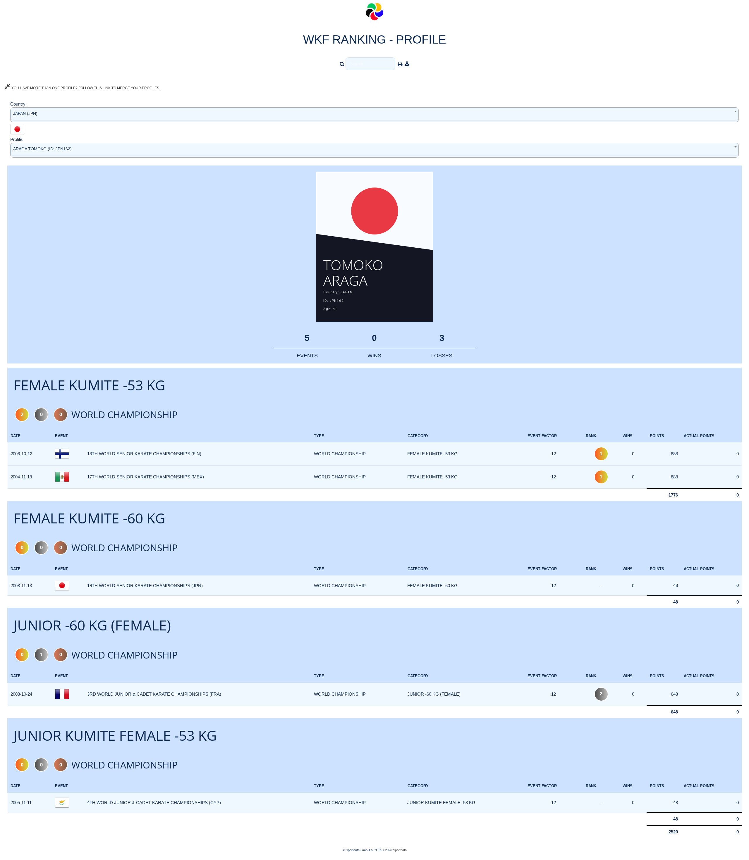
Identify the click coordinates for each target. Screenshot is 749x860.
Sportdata (400, 850)
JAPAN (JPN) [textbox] (25, 113)
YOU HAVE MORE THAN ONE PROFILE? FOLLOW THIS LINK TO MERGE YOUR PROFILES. (85, 88)
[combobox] (374, 114)
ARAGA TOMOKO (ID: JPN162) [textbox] (42, 149)
